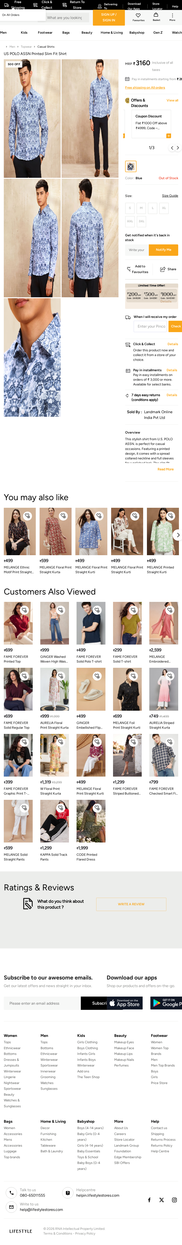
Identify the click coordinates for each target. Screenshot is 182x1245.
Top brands (12, 1157)
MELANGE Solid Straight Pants (15, 857)
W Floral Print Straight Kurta (50, 791)
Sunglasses (49, 1089)
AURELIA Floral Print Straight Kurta (54, 725)
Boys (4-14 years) (90, 1128)
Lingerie (10, 1077)
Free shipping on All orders (145, 88)
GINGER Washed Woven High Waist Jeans (53, 659)
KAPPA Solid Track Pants (53, 857)
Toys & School (87, 1157)
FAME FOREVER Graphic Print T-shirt (16, 791)
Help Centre (160, 1151)
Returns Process (163, 1140)
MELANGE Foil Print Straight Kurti (126, 725)
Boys (154, 1071)
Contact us (159, 1128)
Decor (45, 1128)
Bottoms (10, 1054)
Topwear (26, 46)
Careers (120, 1134)
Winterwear (12, 1071)
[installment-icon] (128, 79)
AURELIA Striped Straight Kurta (161, 725)
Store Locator (124, 1140)
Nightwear (11, 1083)
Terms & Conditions (57, 1233)
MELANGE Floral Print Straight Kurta (56, 569)
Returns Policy (161, 1146)
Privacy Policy (85, 1233)
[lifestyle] (21, 1231)
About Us (121, 1128)
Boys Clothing (87, 1048)
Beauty (9, 1095)
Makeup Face (124, 1048)
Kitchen (46, 1140)
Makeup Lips (123, 1054)
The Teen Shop (88, 1077)
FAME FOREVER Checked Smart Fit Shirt (163, 791)
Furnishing (48, 1134)
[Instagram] (174, 1200)
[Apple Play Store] (125, 1003)
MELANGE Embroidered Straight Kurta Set (162, 659)
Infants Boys (86, 1060)
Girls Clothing (87, 1042)
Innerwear (48, 1071)
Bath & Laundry (52, 1151)
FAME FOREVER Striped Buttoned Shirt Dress (126, 791)
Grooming (48, 1077)
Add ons (83, 1071)
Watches (47, 1083)
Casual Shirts (46, 46)
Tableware (48, 1146)
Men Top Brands (163, 1065)
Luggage (10, 1151)
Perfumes (121, 1065)
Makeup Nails (124, 1060)
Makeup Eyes (124, 1042)
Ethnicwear (12, 1048)
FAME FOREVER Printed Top (16, 659)
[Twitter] (162, 1200)
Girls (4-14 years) (90, 1146)
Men (12, 46)
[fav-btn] (27, 516)
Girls (154, 1077)
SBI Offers (122, 1163)
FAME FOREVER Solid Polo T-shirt (89, 659)
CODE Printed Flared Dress (87, 857)
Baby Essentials (88, 1151)
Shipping (157, 1134)
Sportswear (12, 1089)
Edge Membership (127, 1157)
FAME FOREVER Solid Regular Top (16, 725)
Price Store (159, 1083)
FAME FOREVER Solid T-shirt (125, 659)
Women (156, 1042)
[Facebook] (149, 1200)
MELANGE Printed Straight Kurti (160, 569)
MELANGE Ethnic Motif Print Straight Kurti (18, 570)
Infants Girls (86, 1054)
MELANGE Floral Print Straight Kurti (91, 569)
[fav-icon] (138, 16)
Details (166, 301)
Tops (7, 1042)
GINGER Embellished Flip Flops (88, 725)
